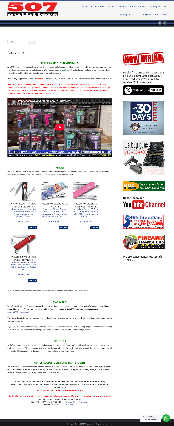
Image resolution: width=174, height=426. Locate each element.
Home (85, 6)
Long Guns (146, 14)
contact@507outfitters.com (18, 312)
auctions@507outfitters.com (67, 404)
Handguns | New (158, 6)
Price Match (161, 14)
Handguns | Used (128, 14)
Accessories (97, 6)
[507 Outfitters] (32, 9)
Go (32, 42)
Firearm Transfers (138, 6)
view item (32, 228)
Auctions (122, 6)
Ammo (111, 6)
